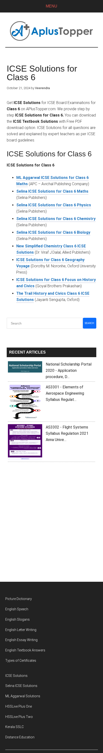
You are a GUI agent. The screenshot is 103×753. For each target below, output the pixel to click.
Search (89, 323)
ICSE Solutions (16, 676)
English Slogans (17, 619)
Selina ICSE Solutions (21, 686)
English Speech (16, 609)
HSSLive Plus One (18, 706)
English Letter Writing (20, 630)
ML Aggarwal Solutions (22, 696)
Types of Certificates (20, 660)
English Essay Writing (21, 640)
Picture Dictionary (18, 599)
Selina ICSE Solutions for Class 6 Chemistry (56, 218)
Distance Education (19, 737)
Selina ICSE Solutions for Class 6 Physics (53, 205)
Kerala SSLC (14, 727)
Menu (51, 6)
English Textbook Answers (25, 650)
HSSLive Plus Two (19, 717)
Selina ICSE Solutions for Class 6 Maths (52, 191)
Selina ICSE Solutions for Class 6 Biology (53, 232)
